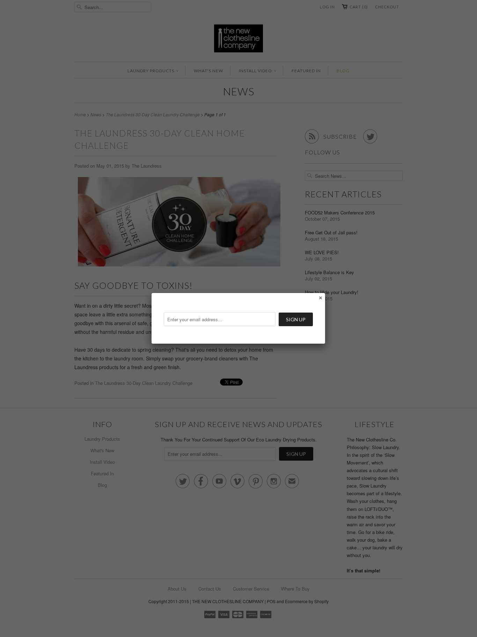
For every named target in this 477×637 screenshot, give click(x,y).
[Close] (320, 297)
